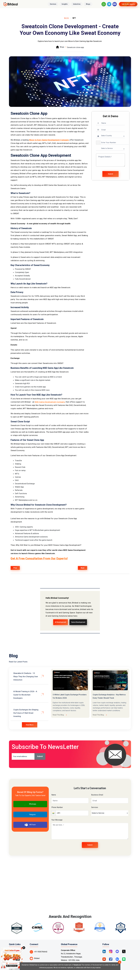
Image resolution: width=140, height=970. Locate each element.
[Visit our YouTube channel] (104, 959)
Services (53, 4)
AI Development (60, 622)
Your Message (56, 820)
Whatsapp (32, 804)
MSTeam (32, 824)
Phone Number (57, 807)
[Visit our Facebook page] (110, 959)
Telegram (32, 814)
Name (53, 795)
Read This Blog (58, 715)
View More (29, 725)
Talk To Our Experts (128, 4)
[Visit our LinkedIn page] (104, 951)
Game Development (78, 622)
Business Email (97, 795)
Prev (15, 568)
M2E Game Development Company (50, 402)
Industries (76, 4)
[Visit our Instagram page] (110, 951)
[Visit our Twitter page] (123, 951)
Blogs (88, 4)
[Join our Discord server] (117, 951)
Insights (65, 4)
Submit (110, 174)
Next (82, 568)
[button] (98, 142)
